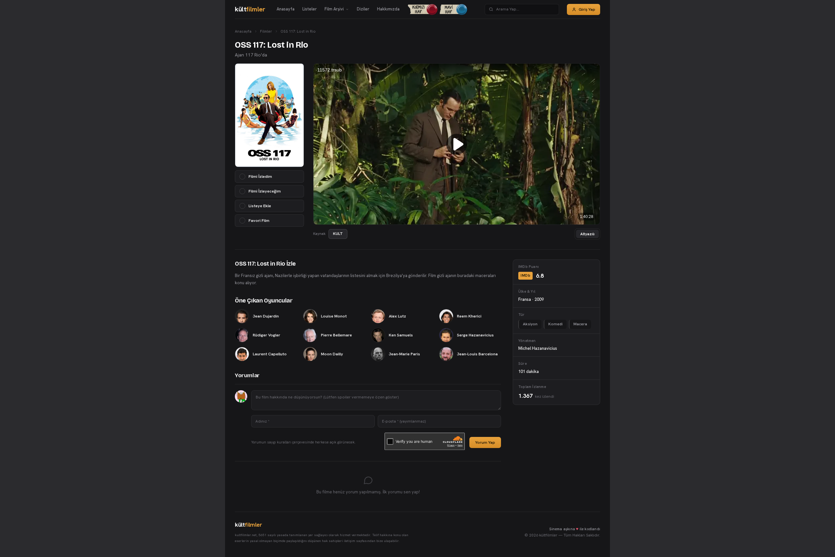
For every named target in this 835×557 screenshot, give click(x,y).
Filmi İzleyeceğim (265, 191)
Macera (580, 324)
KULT (338, 233)
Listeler (309, 9)
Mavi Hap (449, 9)
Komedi (555, 324)
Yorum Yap (485, 442)
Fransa (524, 299)
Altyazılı (587, 233)
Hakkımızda (388, 9)
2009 (539, 299)
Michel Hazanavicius (537, 348)
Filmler (266, 31)
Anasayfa (286, 9)
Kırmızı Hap (420, 9)
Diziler (363, 9)
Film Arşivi (334, 9)
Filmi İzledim (260, 176)
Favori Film (259, 220)
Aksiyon (530, 324)
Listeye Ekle (260, 206)
